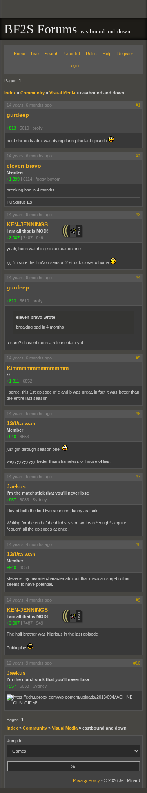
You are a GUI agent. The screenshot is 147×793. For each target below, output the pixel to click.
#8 (138, 544)
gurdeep (18, 115)
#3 (138, 214)
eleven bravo (24, 166)
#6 (138, 413)
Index (10, 92)
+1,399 (13, 179)
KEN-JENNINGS (27, 224)
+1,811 (13, 381)
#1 (138, 105)
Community (32, 92)
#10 (136, 663)
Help (107, 53)
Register (125, 53)
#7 (138, 476)
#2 (138, 156)
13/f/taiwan (21, 423)
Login (74, 65)
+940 (11, 436)
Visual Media (62, 92)
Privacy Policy (86, 780)
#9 (138, 600)
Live (35, 53)
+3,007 (13, 237)
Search (51, 53)
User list (72, 53)
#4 (138, 277)
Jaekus (16, 486)
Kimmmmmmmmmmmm (38, 368)
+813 (11, 128)
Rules (91, 53)
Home (19, 53)
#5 (138, 358)
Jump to (14, 740)
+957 (11, 499)
